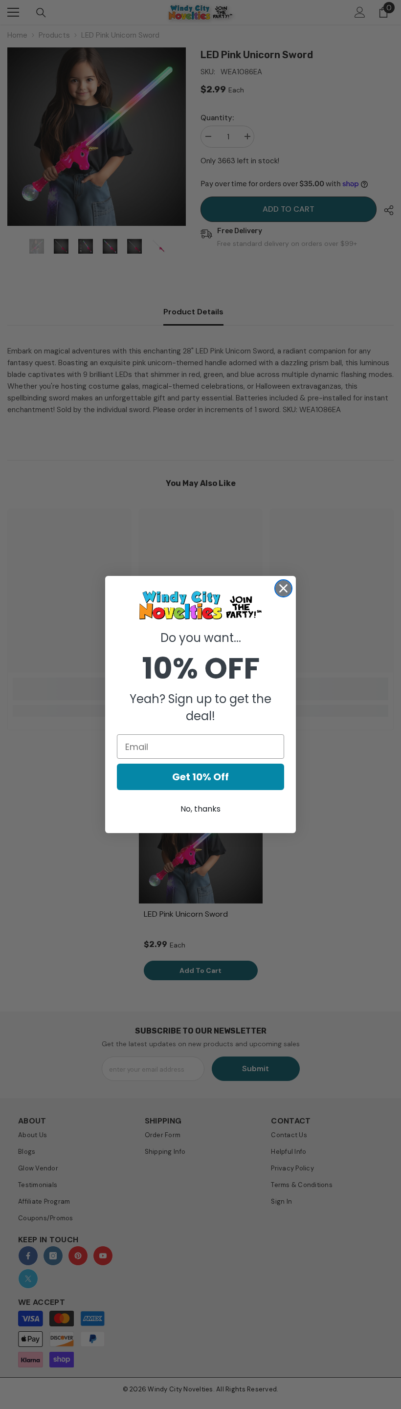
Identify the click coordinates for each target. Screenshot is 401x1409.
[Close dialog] (283, 588)
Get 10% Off (200, 777)
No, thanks (200, 809)
